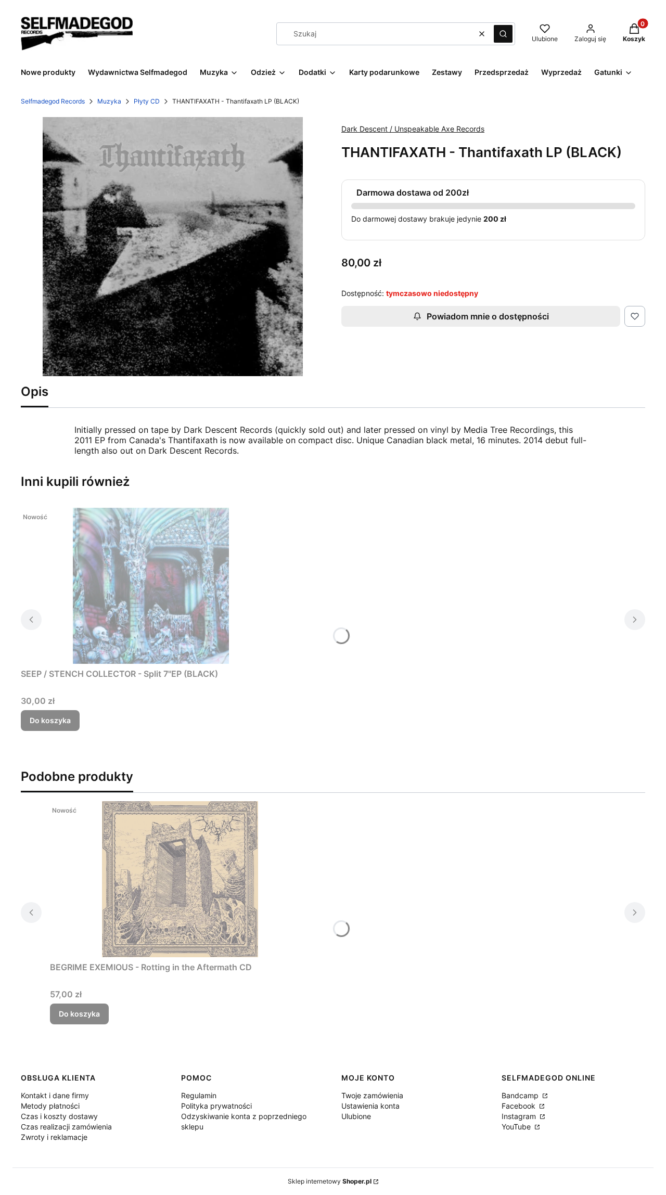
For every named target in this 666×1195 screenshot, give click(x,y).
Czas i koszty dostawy (59, 1116)
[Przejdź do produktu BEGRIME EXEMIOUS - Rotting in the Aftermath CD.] (180, 879)
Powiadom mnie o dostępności (488, 316)
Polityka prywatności (216, 1105)
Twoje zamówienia (372, 1095)
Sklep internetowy (330, 1181)
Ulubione (356, 1116)
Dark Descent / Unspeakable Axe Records (412, 128)
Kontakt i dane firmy (55, 1095)
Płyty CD (147, 101)
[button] (503, 34)
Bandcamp (521, 1095)
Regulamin (198, 1095)
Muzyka (109, 101)
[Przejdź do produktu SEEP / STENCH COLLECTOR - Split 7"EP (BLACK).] (151, 586)
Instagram (520, 1116)
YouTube (517, 1126)
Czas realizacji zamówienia (66, 1126)
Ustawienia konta (370, 1105)
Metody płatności (50, 1105)
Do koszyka (50, 720)
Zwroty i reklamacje (54, 1137)
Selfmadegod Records (53, 101)
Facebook (519, 1105)
